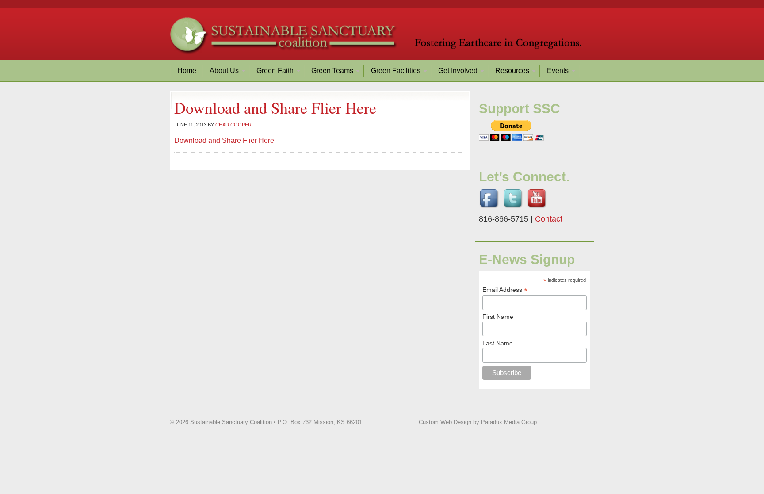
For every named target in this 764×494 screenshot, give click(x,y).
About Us (221, 72)
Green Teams (329, 72)
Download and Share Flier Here (224, 140)
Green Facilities (392, 72)
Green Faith (272, 72)
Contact (548, 218)
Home (186, 70)
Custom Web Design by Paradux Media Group (478, 422)
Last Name (497, 343)
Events (554, 72)
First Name (497, 316)
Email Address (504, 290)
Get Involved (455, 72)
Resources (509, 72)
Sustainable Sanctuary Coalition (382, 37)
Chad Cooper (233, 124)
